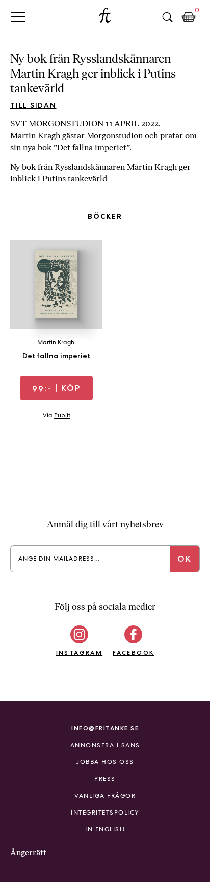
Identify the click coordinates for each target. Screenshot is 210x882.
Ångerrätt (28, 852)
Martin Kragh (55, 342)
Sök (167, 17)
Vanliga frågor (105, 796)
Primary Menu (18, 16)
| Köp (56, 388)
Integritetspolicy (105, 812)
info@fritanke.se (105, 728)
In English (105, 829)
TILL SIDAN (33, 105)
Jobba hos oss (105, 762)
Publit (62, 415)
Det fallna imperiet (56, 355)
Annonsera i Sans (105, 745)
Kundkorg (188, 17)
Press (105, 779)
